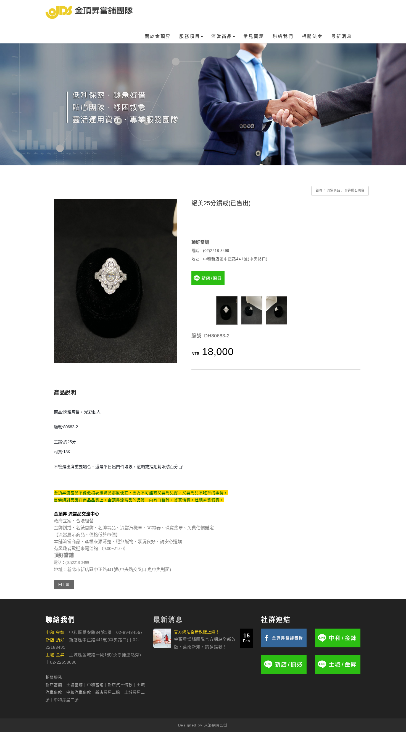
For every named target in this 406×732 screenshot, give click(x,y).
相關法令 (312, 36)
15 (246, 637)
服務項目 (189, 36)
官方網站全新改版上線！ (197, 632)
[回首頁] (89, 12)
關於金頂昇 (158, 36)
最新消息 (341, 36)
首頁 (319, 190)
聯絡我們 (283, 36)
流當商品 (221, 36)
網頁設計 (220, 725)
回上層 (64, 584)
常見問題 (253, 36)
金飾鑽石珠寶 (354, 190)
